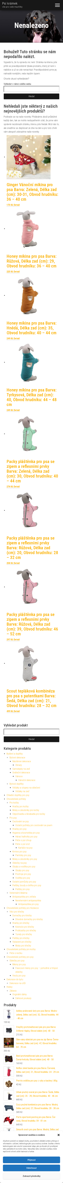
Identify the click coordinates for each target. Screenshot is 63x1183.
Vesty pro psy (18, 975)
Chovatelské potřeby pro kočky (21, 949)
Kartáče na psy (25, 847)
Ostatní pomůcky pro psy (24, 881)
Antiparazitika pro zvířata (24, 896)
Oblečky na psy (19, 862)
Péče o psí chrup (23, 840)
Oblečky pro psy (17, 960)
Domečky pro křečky (22, 915)
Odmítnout (31, 1168)
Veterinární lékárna (18, 892)
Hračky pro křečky (20, 923)
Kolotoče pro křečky (24, 926)
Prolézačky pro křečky (25, 930)
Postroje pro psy (23, 874)
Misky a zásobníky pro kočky (25, 810)
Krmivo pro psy (19, 851)
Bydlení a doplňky (15, 753)
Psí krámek (10, 3)
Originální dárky (19, 994)
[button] (58, 1134)
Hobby (9, 987)
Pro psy (13, 817)
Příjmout (32, 1160)
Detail (17, 205)
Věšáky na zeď (22, 791)
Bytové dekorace (17, 757)
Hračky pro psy (19, 829)
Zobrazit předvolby (31, 1176)
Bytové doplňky (17, 783)
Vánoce (19, 776)
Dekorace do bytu (15, 979)
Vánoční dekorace (26, 780)
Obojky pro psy (22, 870)
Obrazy (18, 765)
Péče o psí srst (22, 844)
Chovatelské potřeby (16, 799)
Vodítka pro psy (22, 877)
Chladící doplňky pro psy (18, 795)
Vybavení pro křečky (21, 941)
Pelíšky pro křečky (20, 938)
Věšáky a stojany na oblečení (26, 787)
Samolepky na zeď (21, 768)
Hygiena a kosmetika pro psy (26, 832)
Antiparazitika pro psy (28, 904)
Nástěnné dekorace (21, 761)
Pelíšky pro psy (22, 889)
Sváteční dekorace (21, 772)
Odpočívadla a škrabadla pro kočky (28, 814)
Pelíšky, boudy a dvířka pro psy (26, 885)
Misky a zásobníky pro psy (24, 859)
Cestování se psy (20, 821)
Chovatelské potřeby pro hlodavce (23, 908)
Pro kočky (14, 802)
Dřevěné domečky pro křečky (29, 919)
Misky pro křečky (23, 945)
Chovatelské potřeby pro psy (20, 957)
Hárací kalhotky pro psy (26, 836)
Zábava (13, 990)
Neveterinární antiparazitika (28, 900)
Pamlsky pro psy (23, 855)
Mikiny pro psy (19, 964)
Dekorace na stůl (17, 983)
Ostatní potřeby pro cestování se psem (33, 825)
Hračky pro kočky (20, 806)
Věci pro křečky (17, 911)
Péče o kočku (16, 953)
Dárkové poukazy (23, 998)
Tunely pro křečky (23, 934)
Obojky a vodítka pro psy (23, 866)
